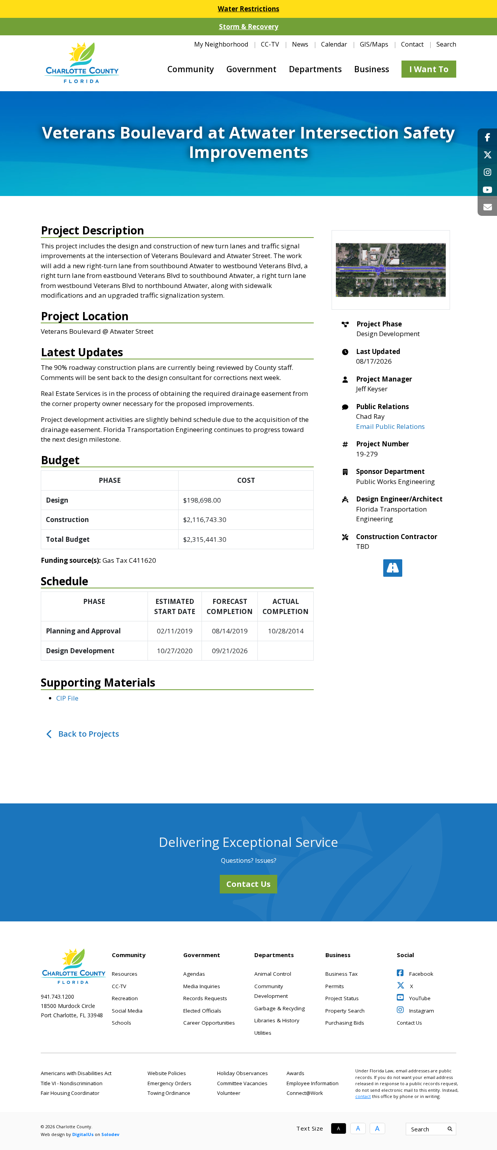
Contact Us (248, 884)
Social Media (127, 1010)
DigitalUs (83, 1134)
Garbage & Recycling (279, 1008)
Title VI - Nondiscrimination (72, 1083)
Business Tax (341, 973)
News (300, 44)
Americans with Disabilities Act (76, 1073)
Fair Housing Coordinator (70, 1092)
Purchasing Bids (344, 1022)
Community (190, 69)
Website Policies (167, 1073)
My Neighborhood (221, 44)
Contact (412, 44)
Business (371, 69)
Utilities (262, 1032)
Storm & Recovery (248, 26)
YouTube (419, 998)
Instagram (421, 1010)
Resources (124, 973)
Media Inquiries (201, 986)
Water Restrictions (248, 8)
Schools (121, 1022)
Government (251, 69)
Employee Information (313, 1083)
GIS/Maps (374, 44)
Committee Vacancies (242, 1083)
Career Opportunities (209, 1022)
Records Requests (205, 998)
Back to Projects (88, 734)
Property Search (345, 1010)
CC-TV (270, 44)
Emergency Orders (169, 1083)
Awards (295, 1073)
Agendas (194, 973)
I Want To (428, 69)
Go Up (463, 1129)
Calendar (334, 44)
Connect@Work (305, 1092)
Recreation (125, 998)
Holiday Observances (242, 1073)
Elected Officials (202, 1010)
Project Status (342, 998)
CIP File (67, 698)
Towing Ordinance (169, 1092)
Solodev (110, 1134)
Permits (334, 986)
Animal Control (272, 973)
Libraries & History (276, 1020)
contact (363, 1096)
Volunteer (228, 1092)
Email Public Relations (390, 426)
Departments (315, 69)
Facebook (420, 973)
